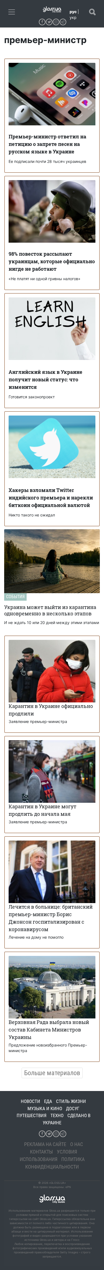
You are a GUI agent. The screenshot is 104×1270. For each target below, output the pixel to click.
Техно (57, 1115)
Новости (30, 1101)
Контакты (41, 1152)
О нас (76, 1144)
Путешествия (32, 1115)
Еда (48, 1101)
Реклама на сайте (45, 1144)
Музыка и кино (44, 1108)
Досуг (72, 1108)
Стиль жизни (71, 1101)
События (15, 596)
